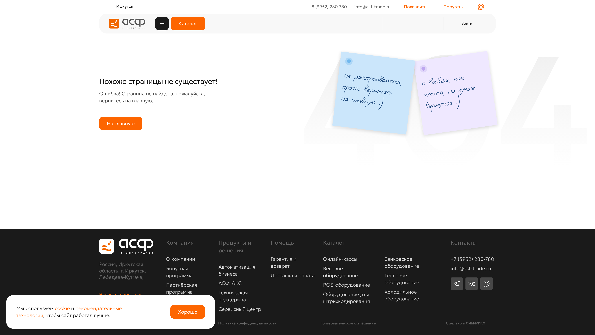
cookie (62, 308)
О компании (180, 259)
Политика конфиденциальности (247, 323)
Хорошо (187, 312)
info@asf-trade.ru (471, 268)
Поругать (453, 6)
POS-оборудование (346, 285)
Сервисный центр (239, 309)
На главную (121, 123)
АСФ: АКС (230, 283)
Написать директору (120, 294)
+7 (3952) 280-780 (472, 259)
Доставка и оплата (293, 275)
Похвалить (415, 6)
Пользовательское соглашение (348, 323)
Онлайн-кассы (340, 259)
